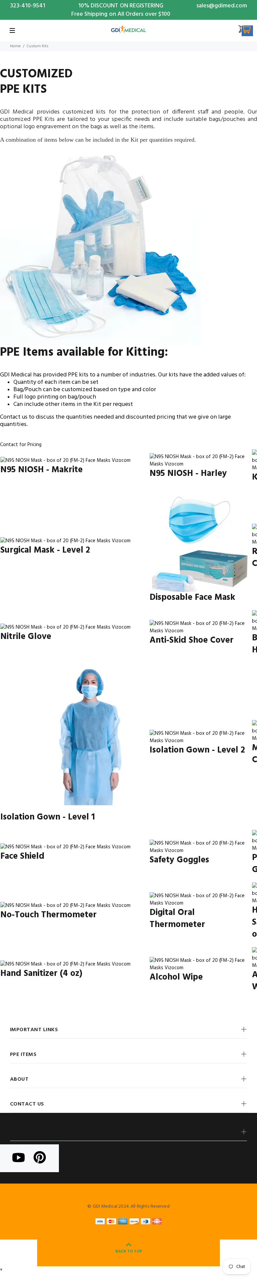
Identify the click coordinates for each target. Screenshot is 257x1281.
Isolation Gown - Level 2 (197, 750)
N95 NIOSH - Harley (188, 474)
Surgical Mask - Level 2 (45, 550)
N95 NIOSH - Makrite (41, 470)
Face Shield (22, 856)
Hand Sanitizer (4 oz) (41, 974)
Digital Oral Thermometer (177, 919)
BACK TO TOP (128, 1251)
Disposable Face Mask (192, 597)
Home (15, 46)
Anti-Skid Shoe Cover (192, 640)
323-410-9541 (27, 6)
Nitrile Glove (25, 637)
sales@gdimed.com (221, 6)
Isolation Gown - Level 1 (47, 817)
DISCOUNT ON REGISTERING (127, 6)
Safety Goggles (179, 860)
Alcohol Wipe (176, 977)
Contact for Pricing (20, 445)
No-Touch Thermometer (48, 915)
